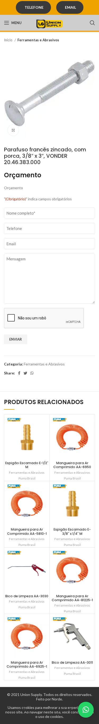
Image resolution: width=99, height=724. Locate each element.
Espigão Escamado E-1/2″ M (26, 465)
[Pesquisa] (92, 22)
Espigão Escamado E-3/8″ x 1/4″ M (72, 531)
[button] (86, 710)
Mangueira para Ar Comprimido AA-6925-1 (27, 664)
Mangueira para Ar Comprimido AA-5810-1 (27, 531)
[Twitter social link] (25, 373)
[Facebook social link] (19, 373)
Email (70, 7)
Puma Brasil (26, 478)
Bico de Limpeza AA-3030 (26, 596)
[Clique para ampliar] (13, 130)
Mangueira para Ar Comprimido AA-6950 (72, 465)
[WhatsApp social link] (32, 373)
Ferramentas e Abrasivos (38, 40)
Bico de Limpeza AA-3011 (72, 662)
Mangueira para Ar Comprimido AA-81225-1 (72, 598)
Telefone (34, 7)
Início (8, 40)
